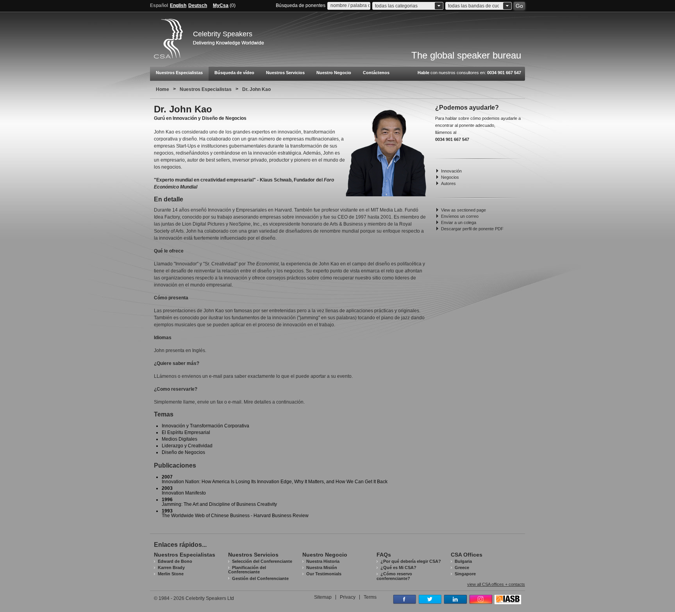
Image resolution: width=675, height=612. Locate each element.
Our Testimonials (323, 573)
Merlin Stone (171, 573)
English (178, 5)
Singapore (465, 573)
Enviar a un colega (458, 222)
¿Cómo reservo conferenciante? (394, 575)
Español (159, 5)
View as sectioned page (463, 210)
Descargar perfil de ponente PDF (472, 228)
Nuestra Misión (321, 567)
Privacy (347, 597)
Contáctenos (376, 72)
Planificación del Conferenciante (247, 569)
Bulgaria (463, 561)
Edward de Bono (175, 561)
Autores (448, 183)
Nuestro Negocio (333, 72)
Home (162, 89)
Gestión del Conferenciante (260, 578)
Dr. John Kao (256, 89)
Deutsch (197, 5)
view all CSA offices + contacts (496, 584)
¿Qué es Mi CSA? (398, 567)
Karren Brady (171, 567)
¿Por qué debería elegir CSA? (410, 561)
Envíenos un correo (460, 216)
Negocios (450, 177)
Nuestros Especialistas (179, 72)
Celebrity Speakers (222, 34)
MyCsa (221, 5)
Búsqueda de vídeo (234, 72)
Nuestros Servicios (285, 72)
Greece (462, 567)
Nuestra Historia (322, 561)
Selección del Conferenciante (262, 561)
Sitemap (323, 597)
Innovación (451, 171)
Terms (370, 597)
